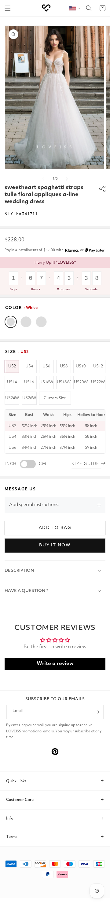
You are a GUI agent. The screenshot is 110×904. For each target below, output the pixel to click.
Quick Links (16, 781)
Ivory (26, 322)
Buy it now (55, 545)
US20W (81, 382)
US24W (12, 398)
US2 (12, 366)
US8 (64, 366)
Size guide (86, 464)
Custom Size (55, 398)
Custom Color (41, 322)
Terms (11, 837)
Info (9, 818)
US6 (46, 366)
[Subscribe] (97, 712)
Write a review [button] (55, 663)
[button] (7, 8)
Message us (20, 489)
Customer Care (20, 800)
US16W (46, 382)
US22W (98, 382)
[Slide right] (67, 179)
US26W (29, 398)
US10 (81, 366)
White (11, 322)
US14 (12, 382)
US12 (98, 366)
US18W (64, 382)
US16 (29, 382)
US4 (29, 366)
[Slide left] (43, 179)
